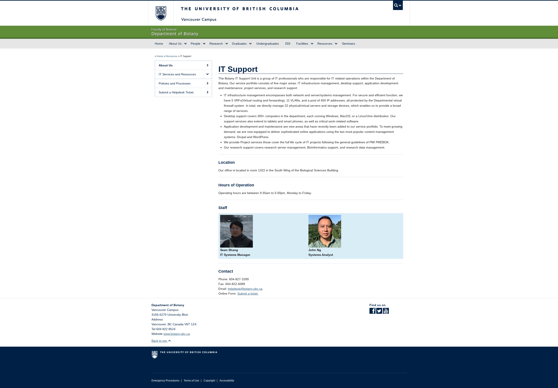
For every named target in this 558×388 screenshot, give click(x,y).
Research (216, 43)
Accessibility (226, 380)
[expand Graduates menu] (250, 43)
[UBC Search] (398, 5)
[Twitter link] (379, 312)
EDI (287, 43)
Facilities (302, 43)
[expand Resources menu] (336, 43)
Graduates (239, 43)
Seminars (348, 43)
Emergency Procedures (165, 380)
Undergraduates (267, 43)
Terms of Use (191, 380)
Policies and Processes (175, 83)
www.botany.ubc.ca (176, 334)
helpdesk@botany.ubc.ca (245, 288)
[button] (207, 74)
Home (159, 43)
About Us (175, 43)
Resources (324, 43)
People (195, 43)
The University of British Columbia (160, 13)
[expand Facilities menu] (312, 43)
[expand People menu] (204, 43)
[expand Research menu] (226, 43)
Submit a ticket (248, 293)
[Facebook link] (372, 312)
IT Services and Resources (177, 74)
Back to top (159, 340)
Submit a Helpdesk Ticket (176, 92)
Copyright (209, 380)
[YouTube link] (386, 312)
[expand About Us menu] (185, 43)
